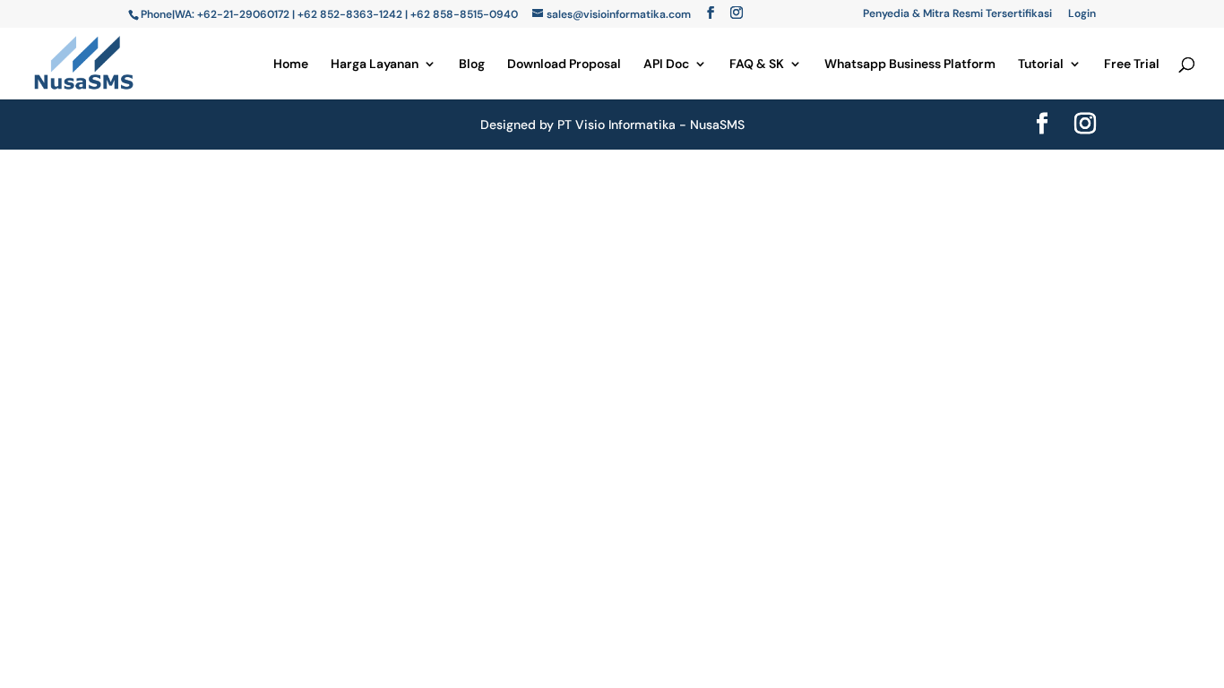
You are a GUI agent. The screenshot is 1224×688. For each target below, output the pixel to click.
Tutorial (1041, 64)
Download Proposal (564, 64)
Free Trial (1131, 64)
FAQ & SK (756, 64)
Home (290, 64)
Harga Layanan (374, 64)
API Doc (666, 64)
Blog (472, 64)
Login (1082, 14)
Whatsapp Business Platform (910, 64)
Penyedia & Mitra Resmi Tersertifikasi (957, 14)
